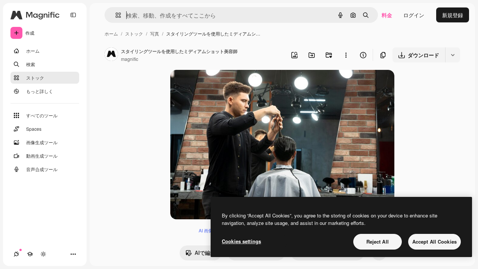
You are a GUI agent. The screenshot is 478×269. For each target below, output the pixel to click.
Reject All (377, 241)
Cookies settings (241, 241)
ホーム (111, 33)
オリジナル (222, 84)
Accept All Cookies (434, 241)
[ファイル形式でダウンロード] (452, 54)
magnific (129, 59)
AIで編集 (205, 252)
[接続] (16, 254)
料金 (387, 15)
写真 (154, 33)
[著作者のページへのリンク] (111, 54)
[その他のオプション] (345, 54)
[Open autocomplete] (115, 15)
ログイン (413, 15)
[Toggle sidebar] (73, 15)
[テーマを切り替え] (43, 254)
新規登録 (452, 15)
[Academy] (30, 254)
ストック (134, 33)
